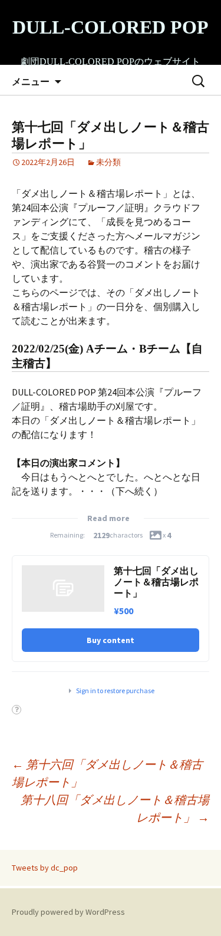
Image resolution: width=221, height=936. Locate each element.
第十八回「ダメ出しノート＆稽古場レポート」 (115, 808)
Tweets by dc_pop (45, 867)
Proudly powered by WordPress (68, 912)
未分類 (108, 162)
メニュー (31, 81)
